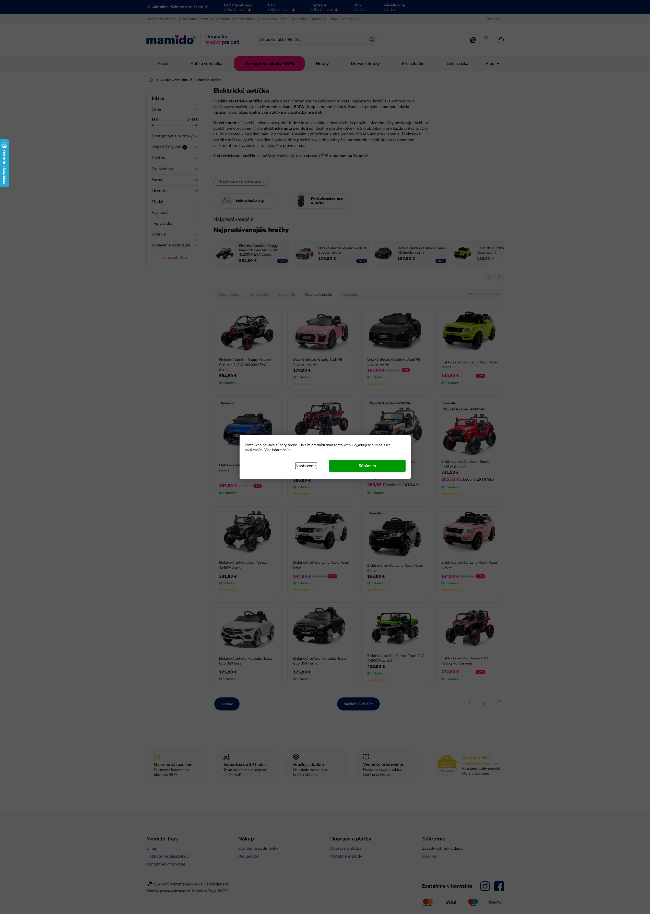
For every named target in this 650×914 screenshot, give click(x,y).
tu (290, 449)
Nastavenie (306, 466)
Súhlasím (367, 466)
